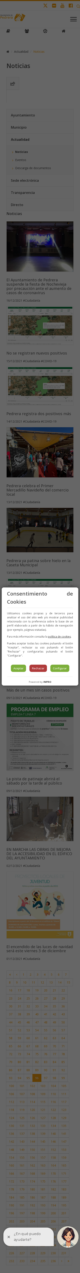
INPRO (47, 681)
